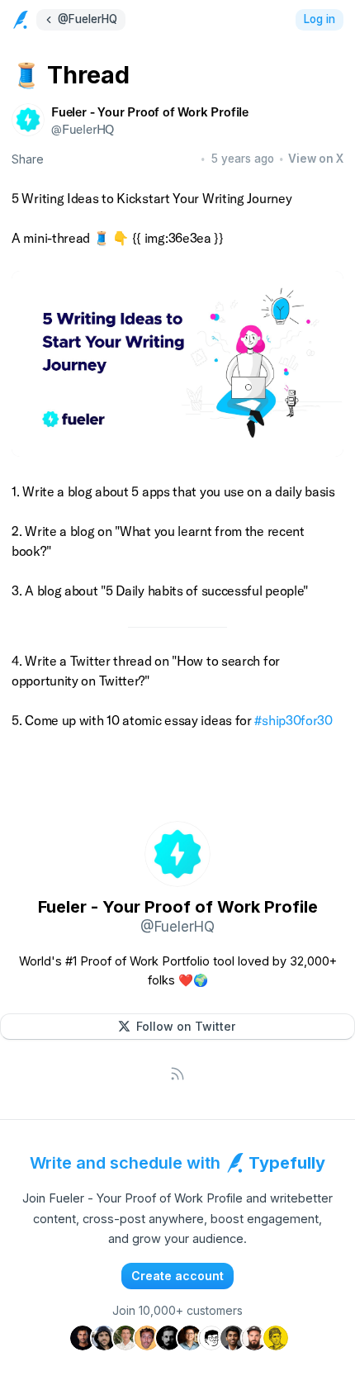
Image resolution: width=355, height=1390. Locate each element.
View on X (315, 158)
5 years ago (242, 158)
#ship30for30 (293, 720)
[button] (177, 1026)
